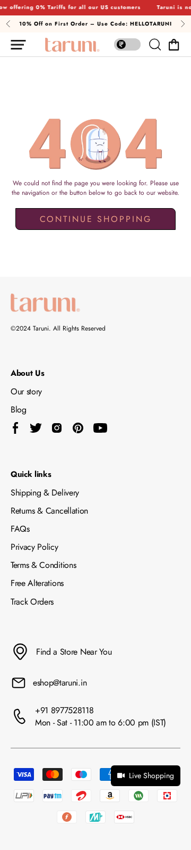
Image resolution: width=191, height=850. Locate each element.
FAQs (20, 529)
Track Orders (32, 602)
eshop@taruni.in (59, 682)
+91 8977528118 (64, 710)
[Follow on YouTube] (100, 428)
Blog (19, 409)
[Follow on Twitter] (35, 428)
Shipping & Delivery (45, 492)
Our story (26, 391)
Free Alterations (37, 583)
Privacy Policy (34, 547)
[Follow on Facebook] (16, 428)
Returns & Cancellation (49, 511)
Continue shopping (96, 219)
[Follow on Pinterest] (78, 428)
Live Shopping (151, 775)
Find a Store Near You (73, 652)
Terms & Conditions (43, 565)
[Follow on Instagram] (56, 428)
